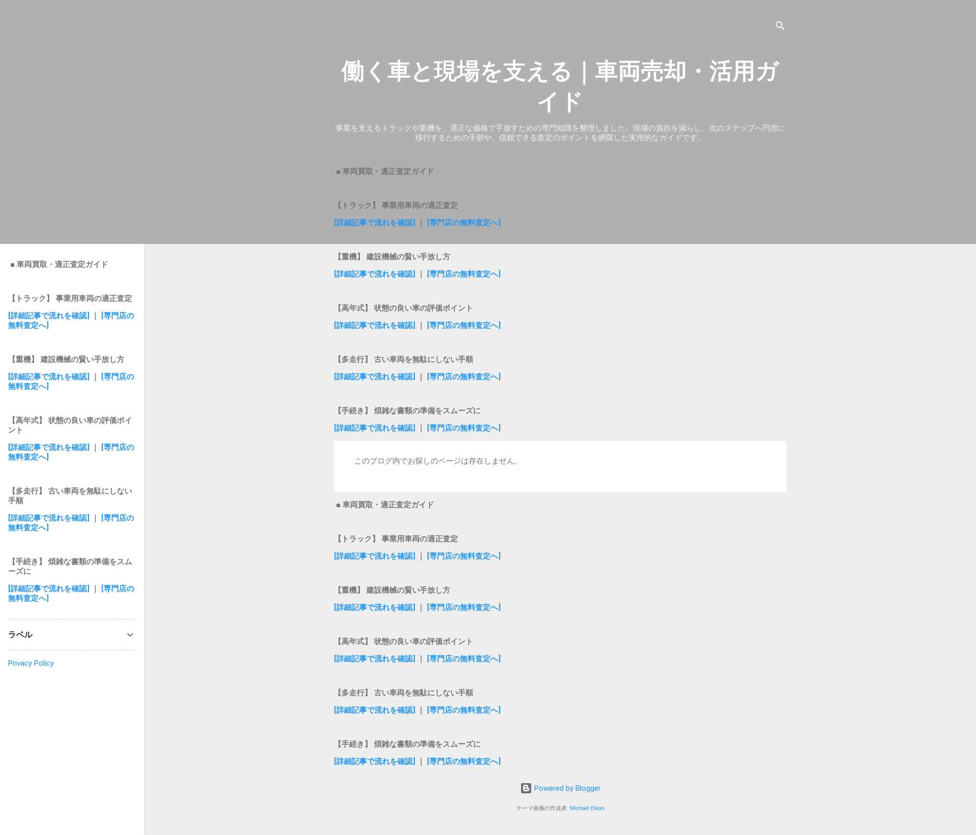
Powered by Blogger (566, 788)
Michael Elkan (587, 808)
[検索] (780, 27)
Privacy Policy (31, 663)
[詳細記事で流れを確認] (375, 222)
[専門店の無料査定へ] (464, 222)
